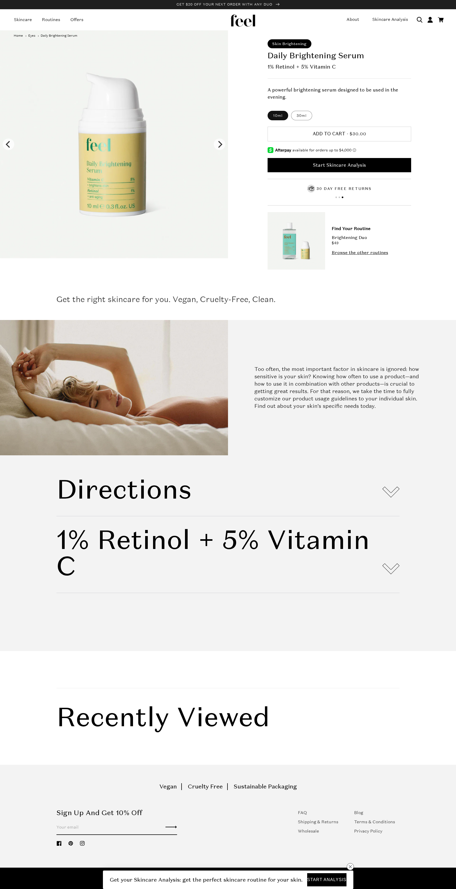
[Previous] (8, 144)
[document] (114, 144)
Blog (358, 812)
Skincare (23, 19)
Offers (76, 19)
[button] (419, 20)
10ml (278, 115)
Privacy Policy (368, 831)
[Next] (219, 144)
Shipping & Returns (318, 822)
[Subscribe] (171, 827)
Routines (51, 19)
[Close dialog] (350, 866)
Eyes (31, 36)
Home (18, 36)
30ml (302, 115)
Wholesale (308, 831)
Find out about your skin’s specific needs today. (315, 406)
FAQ (302, 812)
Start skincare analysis (339, 165)
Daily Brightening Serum (59, 36)
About (352, 19)
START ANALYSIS (326, 879)
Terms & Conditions (374, 822)
